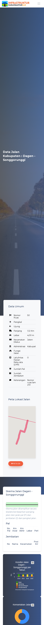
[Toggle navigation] (39, 3)
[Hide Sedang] (20, 584)
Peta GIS (16, 463)
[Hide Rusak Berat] (21, 587)
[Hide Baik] (19, 582)
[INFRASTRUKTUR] (15, 4)
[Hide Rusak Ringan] (22, 586)
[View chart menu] (32, 562)
